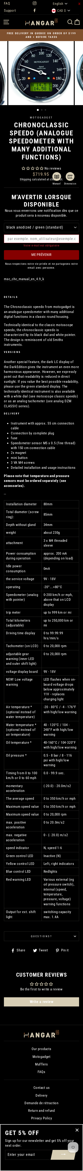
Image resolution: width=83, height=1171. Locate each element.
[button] (33, 168)
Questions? (41, 936)
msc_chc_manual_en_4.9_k (24, 279)
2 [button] (42, 110)
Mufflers (41, 1064)
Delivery (41, 1095)
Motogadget (41, 117)
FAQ (7, 3)
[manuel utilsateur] (56, 176)
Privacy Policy (41, 1118)
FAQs (41, 1072)
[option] (41, 35)
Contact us (41, 1088)
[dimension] (70, 176)
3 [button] (46, 110)
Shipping (25, 179)
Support (10, 10)
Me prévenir (41, 255)
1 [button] (38, 110)
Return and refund (41, 1111)
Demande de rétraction (41, 1103)
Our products (41, 1049)
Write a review (41, 1002)
